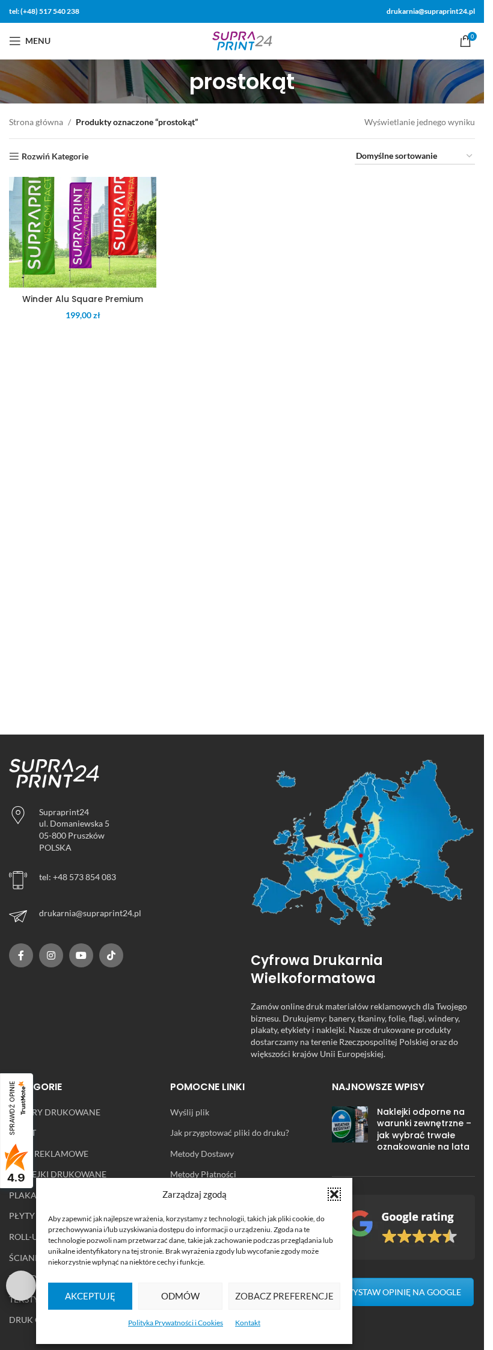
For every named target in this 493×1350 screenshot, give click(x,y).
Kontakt (247, 1322)
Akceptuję (90, 1295)
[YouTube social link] (81, 955)
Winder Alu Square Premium (82, 299)
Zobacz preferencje (284, 1295)
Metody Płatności (203, 1174)
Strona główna (36, 122)
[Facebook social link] (21, 955)
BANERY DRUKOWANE (54, 1112)
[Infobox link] (121, 916)
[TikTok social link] (111, 955)
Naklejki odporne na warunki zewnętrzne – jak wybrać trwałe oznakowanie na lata (424, 1129)
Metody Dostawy (202, 1153)
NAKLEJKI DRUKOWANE (57, 1174)
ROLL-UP (26, 1236)
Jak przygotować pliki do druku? (229, 1132)
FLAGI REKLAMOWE (48, 1153)
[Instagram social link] (51, 955)
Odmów (180, 1295)
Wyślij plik (189, 1112)
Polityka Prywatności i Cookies (175, 1322)
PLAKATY (27, 1195)
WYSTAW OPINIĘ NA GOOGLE (402, 1292)
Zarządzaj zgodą (21, 1286)
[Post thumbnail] (350, 1132)
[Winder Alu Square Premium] (82, 232)
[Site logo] (242, 40)
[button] (334, 1194)
